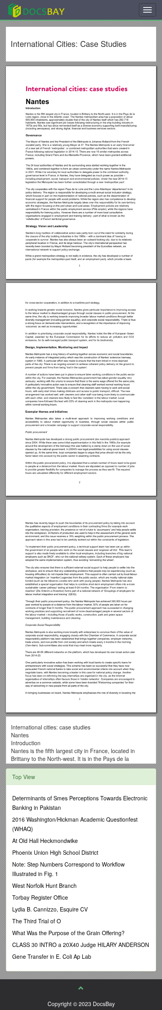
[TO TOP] (81, 988)
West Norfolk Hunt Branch (44, 885)
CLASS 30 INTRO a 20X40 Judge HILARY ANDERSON (80, 945)
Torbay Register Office (40, 897)
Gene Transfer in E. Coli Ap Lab (51, 956)
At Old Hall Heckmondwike (45, 840)
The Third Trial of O (36, 921)
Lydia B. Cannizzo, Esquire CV (50, 909)
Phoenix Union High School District (55, 852)
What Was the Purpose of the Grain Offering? (68, 933)
